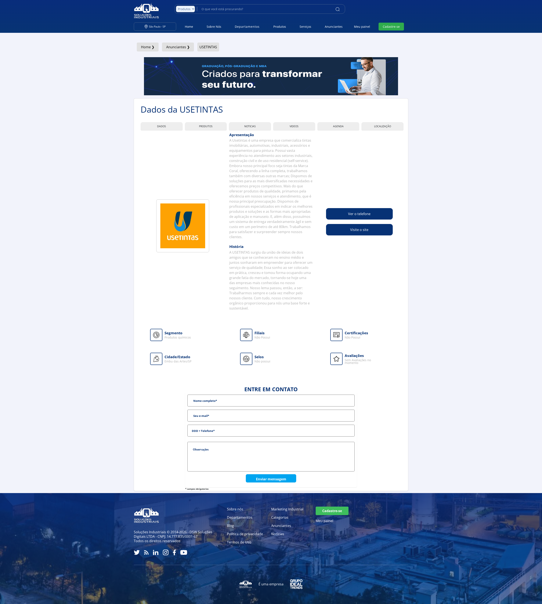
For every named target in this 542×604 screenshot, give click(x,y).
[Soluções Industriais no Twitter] (137, 552)
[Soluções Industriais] (144, 10)
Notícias (277, 534)
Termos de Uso (239, 542)
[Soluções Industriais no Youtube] (183, 552)
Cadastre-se (391, 27)
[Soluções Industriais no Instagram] (166, 552)
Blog (230, 525)
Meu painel (362, 27)
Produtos (279, 27)
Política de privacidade (245, 534)
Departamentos (239, 517)
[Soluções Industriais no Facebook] (174, 552)
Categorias (279, 517)
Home (189, 27)
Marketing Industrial (287, 509)
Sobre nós (235, 509)
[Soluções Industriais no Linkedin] (156, 552)
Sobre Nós (214, 27)
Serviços (305, 27)
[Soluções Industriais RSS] (146, 552)
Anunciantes (334, 27)
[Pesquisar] (338, 8)
